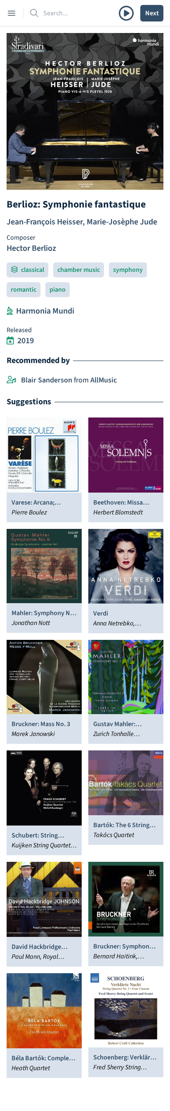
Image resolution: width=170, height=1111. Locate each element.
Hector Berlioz (31, 248)
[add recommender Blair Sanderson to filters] (11, 380)
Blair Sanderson (46, 380)
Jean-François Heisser (45, 222)
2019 (25, 341)
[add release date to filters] (10, 341)
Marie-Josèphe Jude (122, 222)
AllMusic (103, 380)
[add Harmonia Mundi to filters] (10, 311)
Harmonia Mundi (45, 311)
